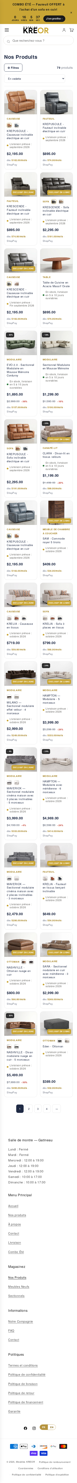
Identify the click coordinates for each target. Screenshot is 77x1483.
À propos (14, 1224)
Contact (13, 1233)
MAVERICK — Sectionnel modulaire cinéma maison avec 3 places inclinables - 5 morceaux (20, 795)
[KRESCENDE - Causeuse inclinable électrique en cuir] (9, 283)
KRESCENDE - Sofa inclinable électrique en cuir (56, 210)
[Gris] (9, 782)
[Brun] (9, 696)
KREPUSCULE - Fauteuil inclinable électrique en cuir (54, 127)
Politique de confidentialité (27, 1374)
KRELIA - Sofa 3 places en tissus (53, 625)
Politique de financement (25, 1402)
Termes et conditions (23, 1365)
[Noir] (31, 961)
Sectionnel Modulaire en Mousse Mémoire (56, 366)
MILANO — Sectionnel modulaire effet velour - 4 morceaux (20, 708)
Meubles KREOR (25, 1461)
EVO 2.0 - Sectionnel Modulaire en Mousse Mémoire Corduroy (20, 370)
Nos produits (17, 1215)
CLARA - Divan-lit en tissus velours (56, 455)
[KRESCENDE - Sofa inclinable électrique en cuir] (53, 201)
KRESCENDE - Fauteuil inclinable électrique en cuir (18, 209)
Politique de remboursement (54, 1461)
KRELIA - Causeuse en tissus (20, 625)
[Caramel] (23, 961)
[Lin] (67, 1040)
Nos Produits (17, 1277)
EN (51, 1427)
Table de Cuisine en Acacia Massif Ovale (56, 284)
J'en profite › (54, 18)
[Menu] (6, 29)
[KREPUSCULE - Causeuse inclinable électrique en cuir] (9, 125)
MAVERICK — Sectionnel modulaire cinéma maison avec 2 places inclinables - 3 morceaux (20, 891)
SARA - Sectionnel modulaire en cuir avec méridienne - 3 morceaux (55, 972)
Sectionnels (16, 1296)
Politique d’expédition (57, 1474)
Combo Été (16, 1252)
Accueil (13, 1206)
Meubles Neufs (18, 1287)
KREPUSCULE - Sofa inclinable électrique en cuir (18, 457)
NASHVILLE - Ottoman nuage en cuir (19, 971)
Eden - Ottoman (53, 1046)
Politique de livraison (23, 1384)
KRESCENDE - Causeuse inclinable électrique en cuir (20, 293)
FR (43, 1427)
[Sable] (16, 696)
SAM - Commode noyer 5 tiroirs (54, 540)
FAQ (11, 1330)
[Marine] (24, 618)
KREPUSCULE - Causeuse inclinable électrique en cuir (20, 134)
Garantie (14, 1411)
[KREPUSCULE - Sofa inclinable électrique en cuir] (17, 448)
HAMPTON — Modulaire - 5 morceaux (51, 699)
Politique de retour (21, 1393)
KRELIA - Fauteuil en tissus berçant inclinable (54, 887)
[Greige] (9, 618)
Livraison (14, 1242)
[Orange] (16, 618)
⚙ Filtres (13, 68)
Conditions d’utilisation (50, 1468)
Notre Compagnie (20, 1321)
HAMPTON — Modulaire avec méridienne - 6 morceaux (52, 787)
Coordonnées (25, 1468)
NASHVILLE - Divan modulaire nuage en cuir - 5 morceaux (20, 1055)
